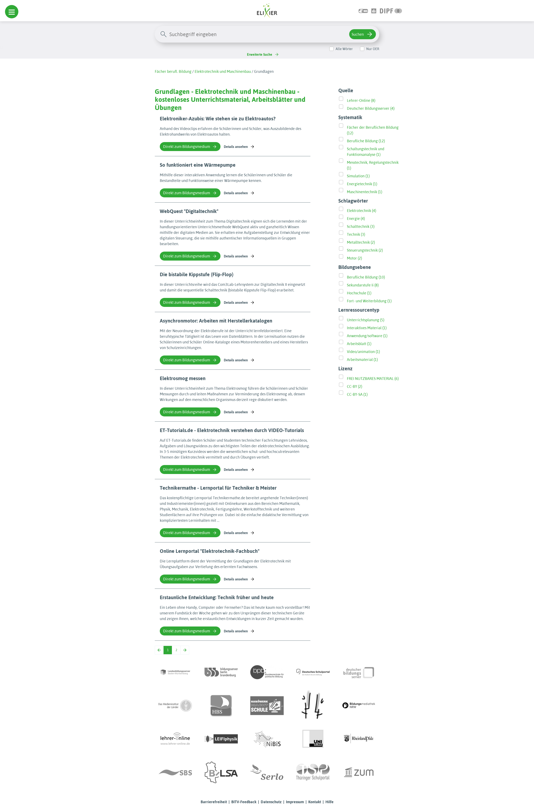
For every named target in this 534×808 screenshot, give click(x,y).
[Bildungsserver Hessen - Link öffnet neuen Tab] (313, 705)
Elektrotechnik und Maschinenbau (223, 71)
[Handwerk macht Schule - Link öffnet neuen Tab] (267, 705)
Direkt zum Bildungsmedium (186, 146)
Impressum (295, 802)
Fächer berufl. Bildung (173, 71)
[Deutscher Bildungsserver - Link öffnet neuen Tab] (358, 672)
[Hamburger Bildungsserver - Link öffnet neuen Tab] (221, 705)
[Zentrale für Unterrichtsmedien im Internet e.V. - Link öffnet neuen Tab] (358, 772)
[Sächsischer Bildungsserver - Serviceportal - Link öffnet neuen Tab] (175, 772)
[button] (11, 11)
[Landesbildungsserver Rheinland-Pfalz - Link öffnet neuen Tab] (358, 739)
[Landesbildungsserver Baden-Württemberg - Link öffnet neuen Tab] (175, 672)
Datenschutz (271, 802)
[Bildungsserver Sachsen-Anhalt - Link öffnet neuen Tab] (221, 772)
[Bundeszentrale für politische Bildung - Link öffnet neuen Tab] (267, 672)
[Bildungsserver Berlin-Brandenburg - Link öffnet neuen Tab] (221, 672)
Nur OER (372, 49)
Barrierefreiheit (214, 802)
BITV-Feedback (243, 802)
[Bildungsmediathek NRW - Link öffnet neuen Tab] (358, 705)
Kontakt (314, 802)
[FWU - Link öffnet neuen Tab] (175, 705)
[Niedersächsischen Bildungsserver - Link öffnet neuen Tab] (267, 739)
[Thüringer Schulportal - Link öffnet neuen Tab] (313, 772)
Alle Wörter (344, 49)
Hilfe (329, 802)
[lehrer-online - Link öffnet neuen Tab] (175, 739)
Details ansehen (236, 147)
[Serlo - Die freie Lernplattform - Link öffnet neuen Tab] (267, 772)
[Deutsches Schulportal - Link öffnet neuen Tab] (313, 672)
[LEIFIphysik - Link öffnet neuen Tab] (221, 739)
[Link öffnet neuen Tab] (391, 10)
